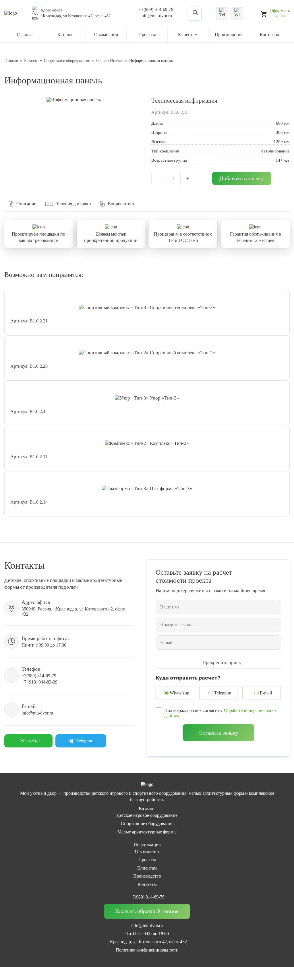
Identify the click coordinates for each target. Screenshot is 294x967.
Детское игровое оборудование (147, 815)
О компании (147, 851)
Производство (229, 34)
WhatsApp (179, 692)
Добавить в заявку (241, 178)
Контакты (269, 34)
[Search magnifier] (200, 13)
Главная (24, 34)
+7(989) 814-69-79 (156, 9)
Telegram (222, 692)
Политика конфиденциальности (147, 950)
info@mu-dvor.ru (156, 15)
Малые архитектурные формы (147, 831)
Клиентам (188, 34)
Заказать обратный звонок (147, 911)
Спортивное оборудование (147, 823)
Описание (26, 203)
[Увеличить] (74, 99)
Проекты (147, 34)
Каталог (65, 34)
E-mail (266, 692)
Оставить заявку (218, 732)
